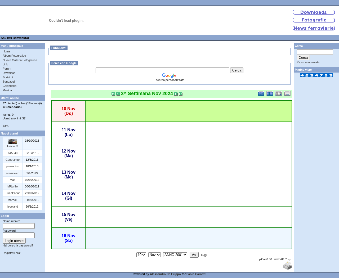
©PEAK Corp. (283, 259)
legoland (12, 206)
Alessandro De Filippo (165, 274)
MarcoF (13, 199)
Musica (7, 90)
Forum (7, 68)
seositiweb (12, 173)
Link (5, 64)
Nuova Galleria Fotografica (20, 60)
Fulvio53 (12, 146)
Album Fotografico (14, 55)
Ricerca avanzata (308, 62)
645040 (12, 153)
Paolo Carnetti (196, 274)
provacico (12, 166)
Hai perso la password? (18, 245)
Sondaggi (9, 81)
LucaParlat (13, 193)
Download (9, 72)
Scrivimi (8, 77)
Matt (12, 179)
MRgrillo (12, 186)
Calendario (9, 85)
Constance (13, 159)
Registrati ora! (12, 252)
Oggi (204, 255)
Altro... (7, 126)
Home (6, 51)
